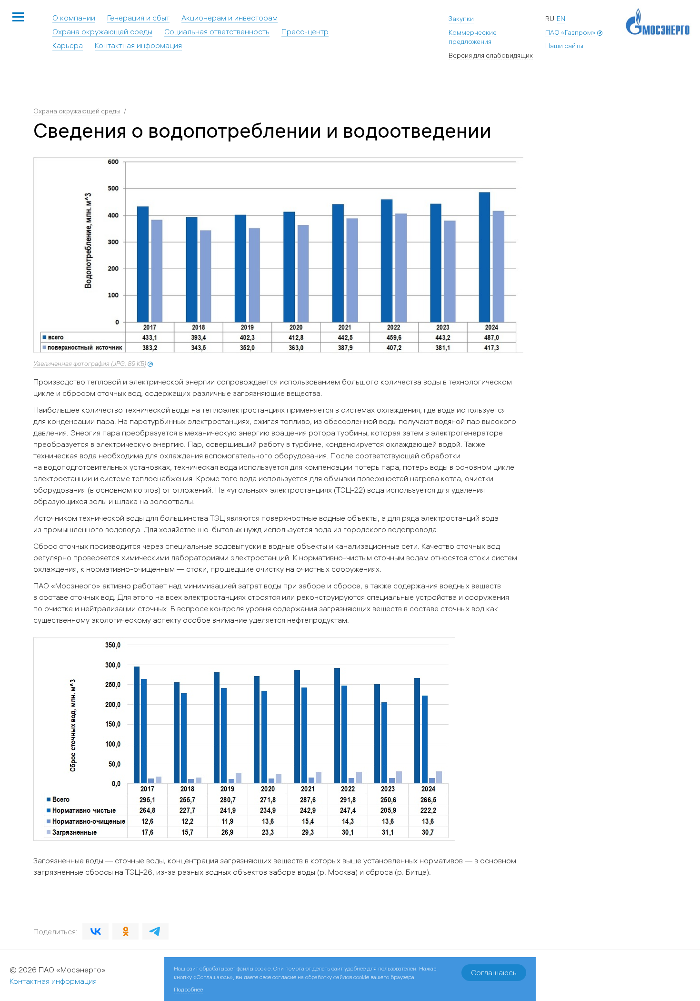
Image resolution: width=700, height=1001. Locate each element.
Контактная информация (138, 45)
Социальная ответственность (217, 31)
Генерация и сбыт (138, 17)
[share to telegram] (155, 931)
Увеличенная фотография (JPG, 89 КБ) (89, 363)
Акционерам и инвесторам (229, 17)
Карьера (67, 45)
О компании (73, 17)
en (561, 18)
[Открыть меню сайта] (18, 17)
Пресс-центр (305, 31)
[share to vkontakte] (95, 931)
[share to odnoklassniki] (125, 931)
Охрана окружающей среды (102, 31)
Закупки (461, 18)
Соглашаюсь (494, 972)
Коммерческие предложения (473, 37)
